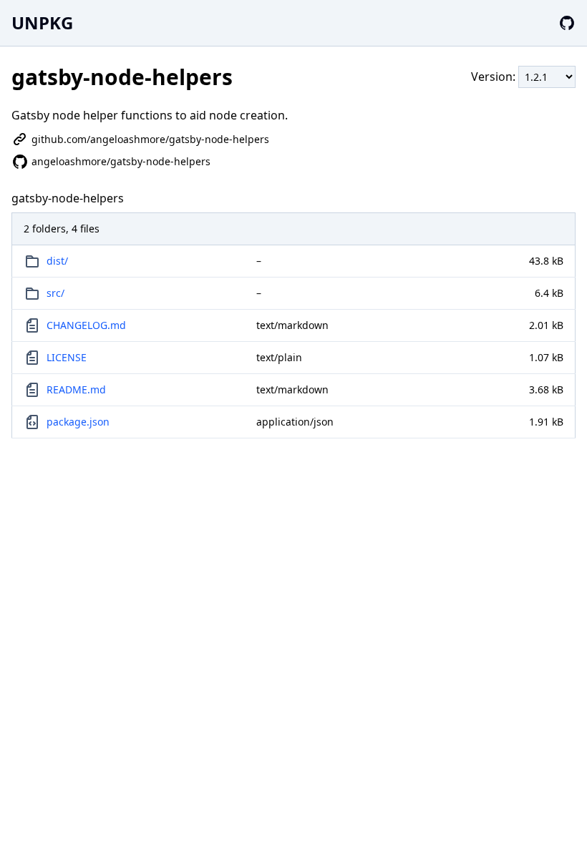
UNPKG (42, 22)
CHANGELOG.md (86, 325)
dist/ (57, 261)
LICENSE (67, 357)
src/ (55, 293)
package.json (78, 421)
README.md (76, 389)
